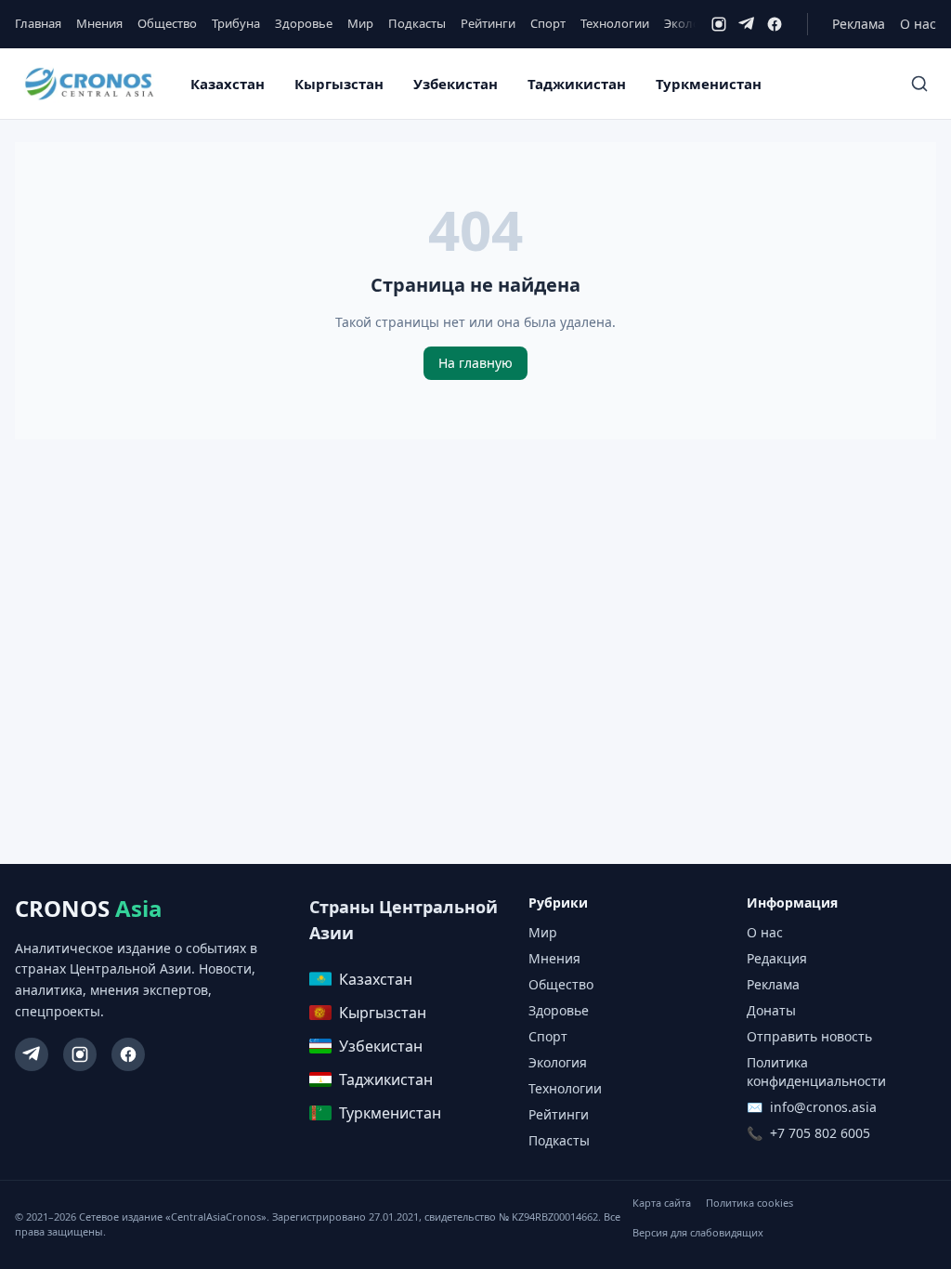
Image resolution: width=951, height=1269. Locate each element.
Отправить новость (809, 1036)
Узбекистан (455, 83)
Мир (360, 23)
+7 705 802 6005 (820, 1133)
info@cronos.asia (823, 1107)
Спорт (548, 23)
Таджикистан (577, 83)
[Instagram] (718, 24)
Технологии (614, 23)
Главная (38, 23)
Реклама (858, 24)
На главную (475, 363)
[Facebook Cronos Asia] (128, 1054)
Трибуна (236, 23)
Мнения (99, 23)
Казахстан (227, 83)
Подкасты (417, 23)
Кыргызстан (339, 83)
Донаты (771, 1010)
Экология (692, 23)
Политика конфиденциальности (816, 1071)
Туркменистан (709, 83)
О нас (918, 24)
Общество (167, 23)
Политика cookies (749, 1203)
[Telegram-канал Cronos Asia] (31, 1054)
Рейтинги (488, 23)
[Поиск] (919, 83)
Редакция (777, 958)
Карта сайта (661, 1203)
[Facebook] (774, 24)
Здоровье (303, 23)
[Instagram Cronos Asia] (80, 1054)
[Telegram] (746, 24)
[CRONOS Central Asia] (89, 83)
